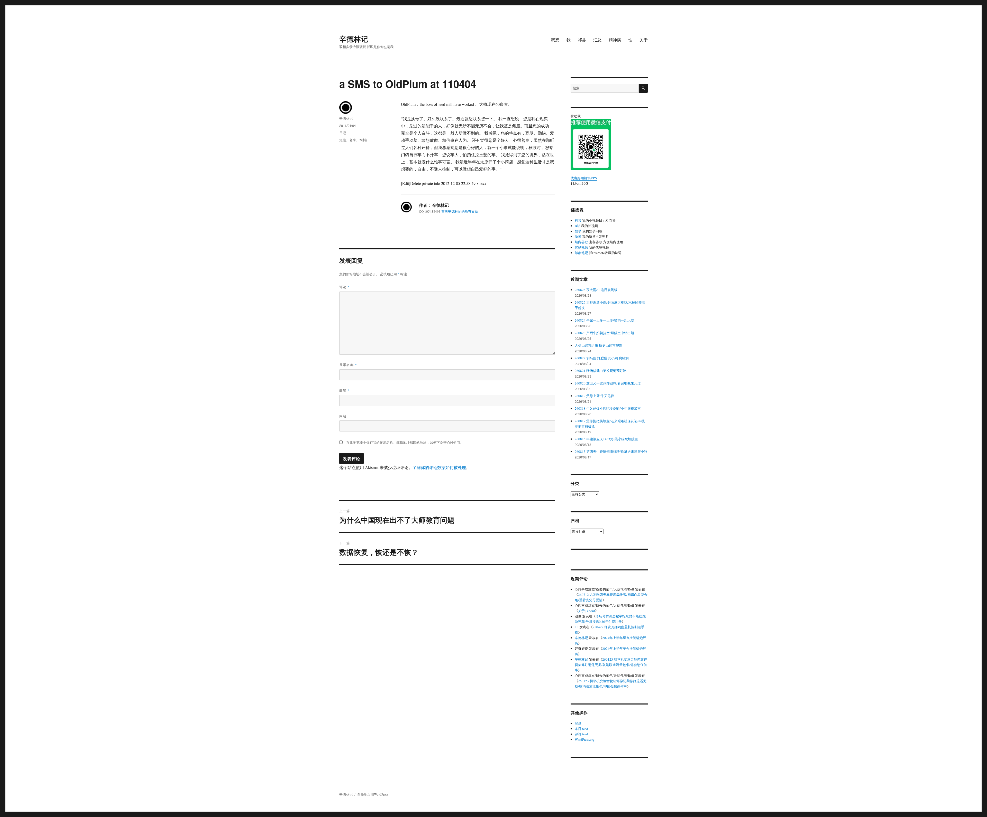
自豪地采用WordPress (372, 794)
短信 (342, 139)
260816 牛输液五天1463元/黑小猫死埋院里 (606, 439)
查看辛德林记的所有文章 (459, 211)
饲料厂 (364, 139)
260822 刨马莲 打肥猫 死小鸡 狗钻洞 (602, 358)
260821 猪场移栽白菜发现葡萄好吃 (600, 370)
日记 (342, 132)
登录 (578, 723)
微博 (578, 236)
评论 (344, 286)
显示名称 (348, 364)
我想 (555, 40)
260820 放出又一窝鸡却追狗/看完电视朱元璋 (608, 383)
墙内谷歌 (581, 242)
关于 (643, 40)
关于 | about (586, 610)
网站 (342, 416)
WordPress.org (585, 739)
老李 (352, 139)
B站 (577, 225)
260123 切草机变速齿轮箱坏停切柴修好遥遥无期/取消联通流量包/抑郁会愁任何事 (611, 664)
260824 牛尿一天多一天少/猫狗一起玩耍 (604, 320)
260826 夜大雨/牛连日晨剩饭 (596, 289)
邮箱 (344, 390)
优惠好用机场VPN (584, 178)
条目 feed (581, 728)
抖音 (578, 220)
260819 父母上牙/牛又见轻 (594, 395)
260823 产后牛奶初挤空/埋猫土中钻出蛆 (604, 333)
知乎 (578, 231)
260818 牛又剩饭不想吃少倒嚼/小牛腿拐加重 (608, 408)
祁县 (582, 40)
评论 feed (581, 734)
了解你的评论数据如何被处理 (439, 467)
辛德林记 (353, 38)
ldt (577, 627)
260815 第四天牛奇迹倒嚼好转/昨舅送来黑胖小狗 (611, 451)
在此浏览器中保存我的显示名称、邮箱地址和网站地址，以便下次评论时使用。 (404, 442)
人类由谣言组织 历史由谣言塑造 (598, 345)
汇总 (597, 40)
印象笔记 (581, 252)
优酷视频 (581, 247)
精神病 (615, 40)
